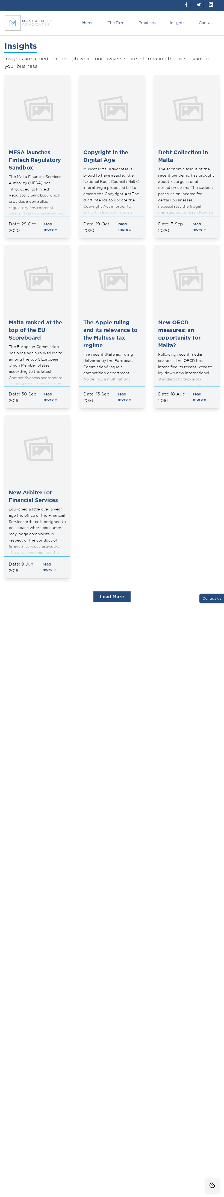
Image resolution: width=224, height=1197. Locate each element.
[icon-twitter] (198, 5)
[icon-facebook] (186, 5)
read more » (50, 227)
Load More (112, 597)
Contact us (211, 598)
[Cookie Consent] (212, 1185)
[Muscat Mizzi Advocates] (29, 23)
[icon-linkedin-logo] (211, 5)
